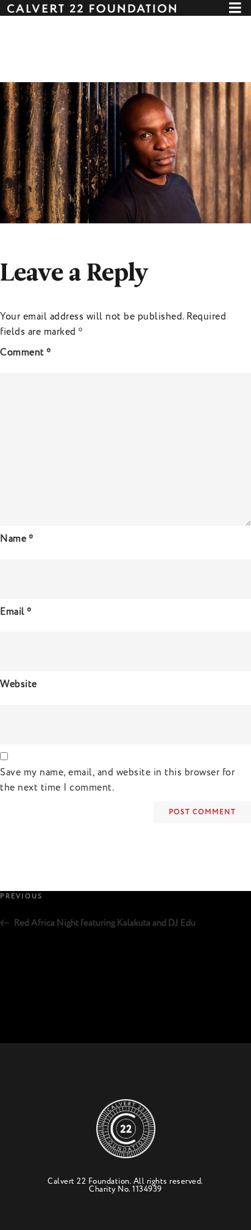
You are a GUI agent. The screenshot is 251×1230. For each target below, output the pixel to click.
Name (17, 539)
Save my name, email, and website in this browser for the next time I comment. (117, 780)
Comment (26, 353)
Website (18, 684)
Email (16, 612)
